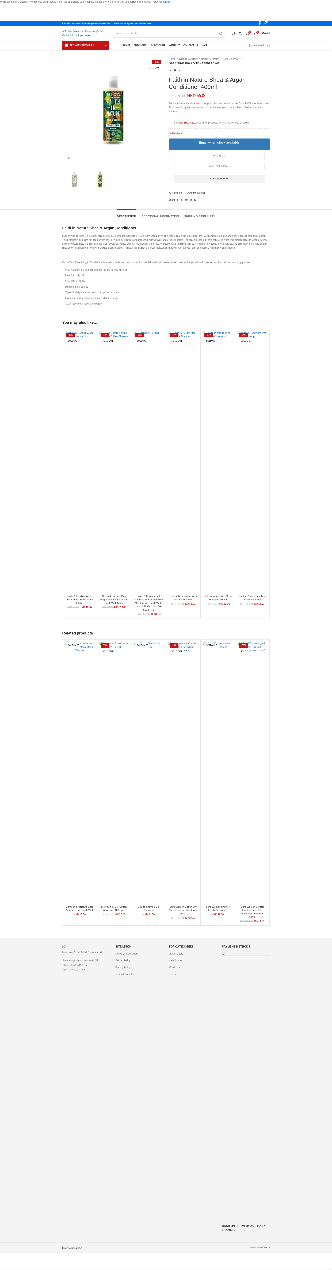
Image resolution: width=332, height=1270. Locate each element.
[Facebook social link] (260, 24)
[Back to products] (175, 70)
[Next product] (179, 70)
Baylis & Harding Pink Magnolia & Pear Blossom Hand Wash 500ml (114, 599)
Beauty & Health (210, 59)
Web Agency (264, 1247)
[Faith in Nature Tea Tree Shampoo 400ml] (252, 462)
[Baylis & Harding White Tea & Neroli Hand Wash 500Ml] (79, 462)
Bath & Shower (231, 59)
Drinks (172, 974)
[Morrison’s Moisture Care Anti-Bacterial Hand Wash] (79, 772)
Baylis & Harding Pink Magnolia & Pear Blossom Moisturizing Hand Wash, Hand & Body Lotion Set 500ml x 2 (148, 603)
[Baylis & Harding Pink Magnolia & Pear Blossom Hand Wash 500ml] (114, 462)
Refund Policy (122, 960)
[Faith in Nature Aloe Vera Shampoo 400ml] (183, 462)
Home (172, 59)
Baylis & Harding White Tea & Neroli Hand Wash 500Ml (79, 599)
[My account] (233, 33)
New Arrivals (175, 960)
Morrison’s (174, 967)
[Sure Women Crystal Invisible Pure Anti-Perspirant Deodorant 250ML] (252, 772)
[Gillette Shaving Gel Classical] (148, 772)
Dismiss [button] (167, 2)
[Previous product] (171, 70)
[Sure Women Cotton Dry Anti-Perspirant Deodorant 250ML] (183, 772)
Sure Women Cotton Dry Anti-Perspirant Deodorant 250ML (183, 910)
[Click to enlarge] (69, 157)
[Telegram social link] (195, 200)
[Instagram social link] (266, 24)
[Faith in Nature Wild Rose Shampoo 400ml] (217, 462)
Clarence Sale (176, 954)
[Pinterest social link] (186, 200)
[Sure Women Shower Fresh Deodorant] (217, 772)
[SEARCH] (221, 34)
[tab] (126, 214)
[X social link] (182, 200)
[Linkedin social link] (191, 200)
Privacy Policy (122, 967)
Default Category (188, 59)
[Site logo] (84, 33)
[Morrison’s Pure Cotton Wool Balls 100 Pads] (114, 772)
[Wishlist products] (240, 33)
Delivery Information (126, 954)
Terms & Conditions (125, 974)
